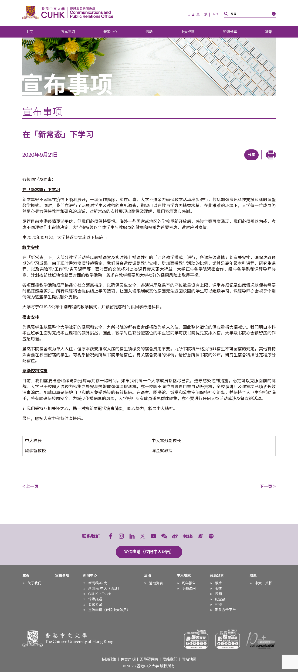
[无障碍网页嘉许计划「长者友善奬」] (227, 639)
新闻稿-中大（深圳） (104, 588)
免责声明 (128, 659)
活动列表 (156, 583)
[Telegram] (245, 161)
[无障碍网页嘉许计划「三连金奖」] (196, 639)
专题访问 (189, 588)
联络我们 (170, 659)
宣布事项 (68, 32)
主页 (29, 32)
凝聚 (268, 32)
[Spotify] (211, 536)
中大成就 (188, 32)
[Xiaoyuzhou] (200, 536)
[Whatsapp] (267, 161)
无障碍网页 (149, 659)
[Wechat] (164, 536)
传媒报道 (95, 599)
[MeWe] (277, 161)
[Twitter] (235, 161)
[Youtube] (153, 536)
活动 (149, 32)
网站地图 (189, 659)
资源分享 (230, 32)
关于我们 (34, 583)
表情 (218, 588)
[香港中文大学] (44, 12)
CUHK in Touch (99, 594)
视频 (218, 594)
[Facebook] (213, 161)
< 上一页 (30, 486)
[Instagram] (121, 536)
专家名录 (95, 605)
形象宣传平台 (225, 610)
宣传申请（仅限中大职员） (109, 610)
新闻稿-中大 (97, 583)
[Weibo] (175, 536)
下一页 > (268, 486)
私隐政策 (109, 659)
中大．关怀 (263, 583)
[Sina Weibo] (256, 161)
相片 (218, 583)
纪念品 (220, 599)
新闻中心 (110, 32)
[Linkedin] (224, 161)
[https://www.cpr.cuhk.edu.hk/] (90, 12)
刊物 (218, 605)
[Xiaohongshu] (188, 536)
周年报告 (189, 583)
